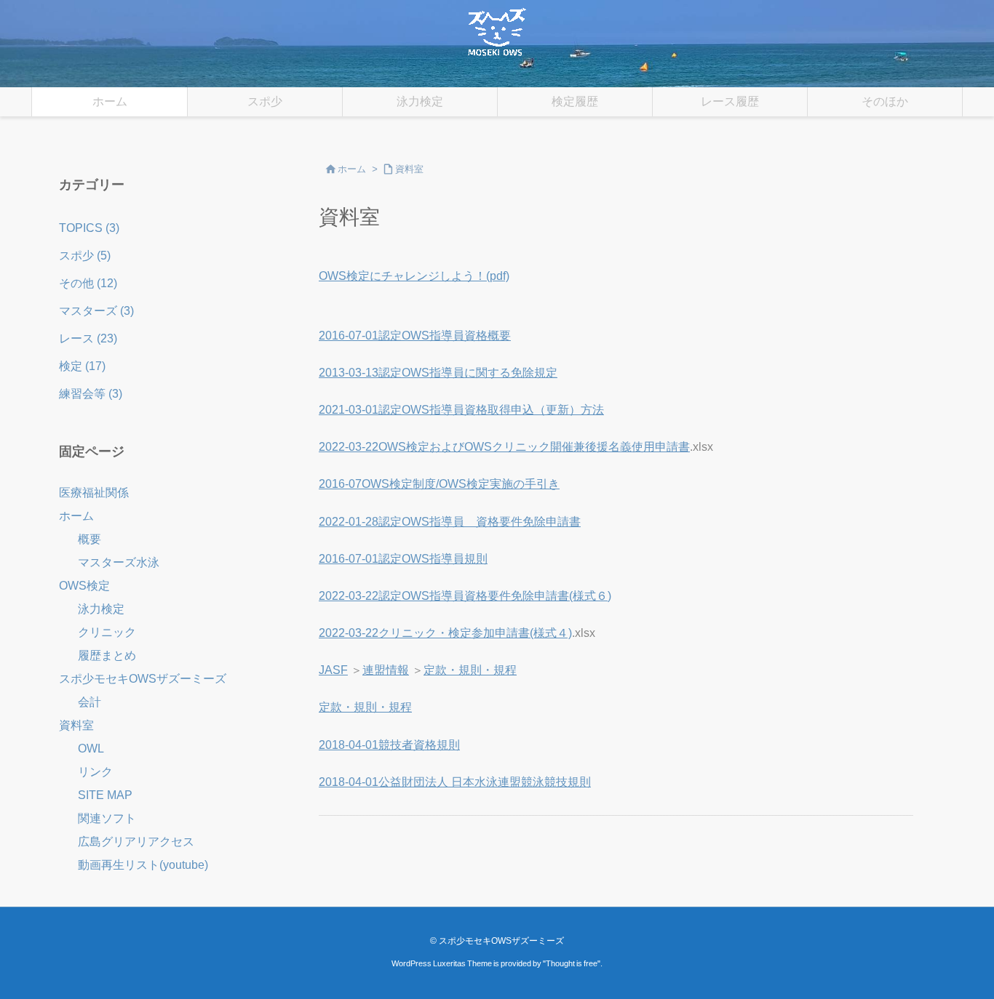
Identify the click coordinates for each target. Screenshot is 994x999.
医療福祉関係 (94, 492)
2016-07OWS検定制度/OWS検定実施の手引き (439, 484)
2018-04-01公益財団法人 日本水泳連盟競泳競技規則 (455, 782)
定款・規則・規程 (470, 670)
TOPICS (89, 228)
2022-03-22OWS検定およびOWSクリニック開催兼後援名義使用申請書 (504, 447)
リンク (95, 772)
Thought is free (571, 963)
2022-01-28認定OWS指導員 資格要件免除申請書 (450, 521)
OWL (91, 748)
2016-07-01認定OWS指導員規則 (403, 559)
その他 (88, 283)
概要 (89, 539)
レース (88, 338)
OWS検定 (84, 585)
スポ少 (85, 255)
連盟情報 (385, 670)
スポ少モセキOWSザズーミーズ (142, 679)
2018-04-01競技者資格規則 (389, 745)
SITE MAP (105, 795)
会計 (89, 702)
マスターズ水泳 (118, 562)
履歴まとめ (107, 655)
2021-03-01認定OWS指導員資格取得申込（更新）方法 (461, 410)
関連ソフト (107, 818)
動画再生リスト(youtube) (143, 865)
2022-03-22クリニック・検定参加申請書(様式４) (445, 633)
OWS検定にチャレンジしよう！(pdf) (414, 276)
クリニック (107, 632)
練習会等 (90, 394)
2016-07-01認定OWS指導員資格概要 (415, 335)
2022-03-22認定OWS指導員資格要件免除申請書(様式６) (465, 596)
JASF (333, 670)
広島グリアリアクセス (136, 841)
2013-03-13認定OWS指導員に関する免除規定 (438, 372)
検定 (82, 366)
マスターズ (96, 311)
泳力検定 (101, 609)
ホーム (352, 169)
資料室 (409, 169)
